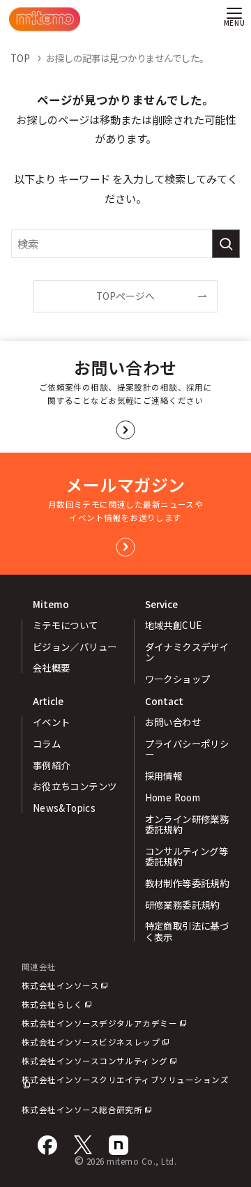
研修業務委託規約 (182, 905)
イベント (51, 722)
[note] (118, 1145)
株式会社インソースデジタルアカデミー (100, 1023)
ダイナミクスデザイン (187, 652)
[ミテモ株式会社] (44, 19)
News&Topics (64, 808)
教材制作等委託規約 (187, 883)
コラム (47, 743)
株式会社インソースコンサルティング (95, 1060)
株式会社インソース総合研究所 (82, 1109)
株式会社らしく (52, 1004)
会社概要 (51, 667)
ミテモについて (65, 625)
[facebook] (47, 1145)
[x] (83, 1145)
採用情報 (164, 775)
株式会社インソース (60, 985)
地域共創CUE (173, 625)
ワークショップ (178, 679)
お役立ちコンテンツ (75, 786)
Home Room (173, 797)
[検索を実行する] (226, 243)
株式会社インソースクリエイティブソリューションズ (125, 1079)
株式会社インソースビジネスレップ (91, 1042)
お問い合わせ (173, 722)
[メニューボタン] (234, 19)
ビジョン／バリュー (75, 646)
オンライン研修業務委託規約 (187, 824)
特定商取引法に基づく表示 (187, 930)
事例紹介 (51, 765)
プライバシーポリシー (187, 748)
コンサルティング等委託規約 (187, 856)
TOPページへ (125, 296)
